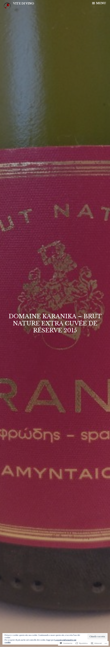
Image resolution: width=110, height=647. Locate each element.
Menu (100, 3)
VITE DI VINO (23, 3)
